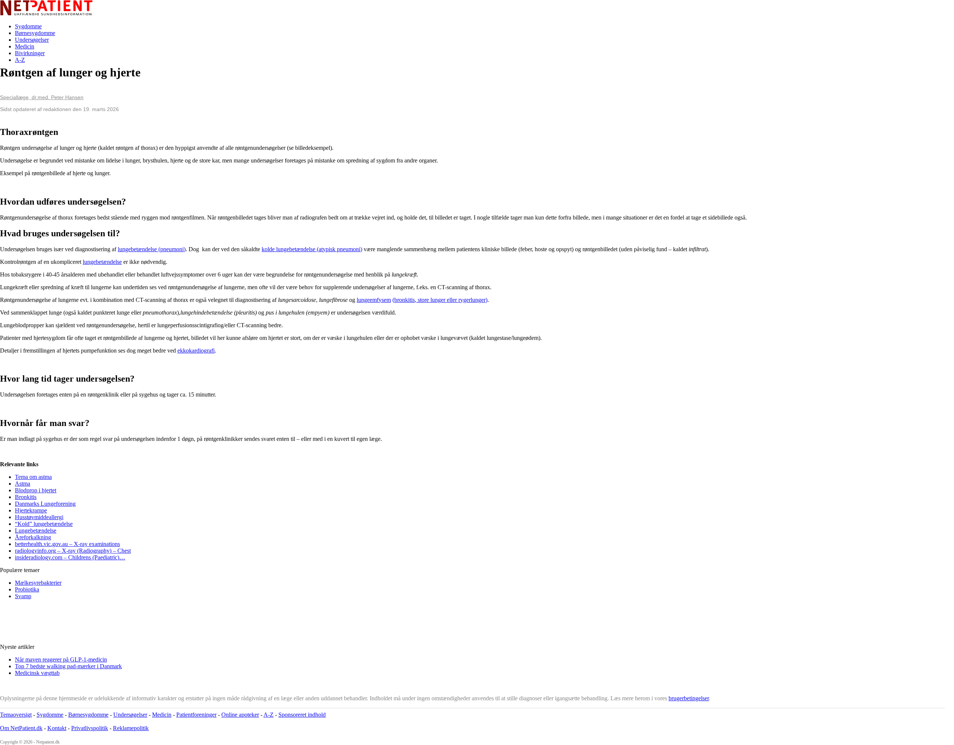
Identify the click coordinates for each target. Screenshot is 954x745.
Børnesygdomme (35, 33)
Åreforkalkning (33, 537)
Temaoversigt (16, 714)
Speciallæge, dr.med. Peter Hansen (41, 97)
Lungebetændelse (35, 530)
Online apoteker (240, 714)
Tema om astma (33, 477)
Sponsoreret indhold (302, 714)
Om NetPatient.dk (21, 728)
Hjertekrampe (31, 510)
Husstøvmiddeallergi (39, 517)
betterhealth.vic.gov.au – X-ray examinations (67, 544)
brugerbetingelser (689, 698)
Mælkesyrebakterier (38, 583)
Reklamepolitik (131, 728)
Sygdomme (28, 26)
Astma (22, 483)
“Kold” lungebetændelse (44, 524)
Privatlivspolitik (89, 728)
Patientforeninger (196, 714)
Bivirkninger (30, 53)
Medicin (24, 46)
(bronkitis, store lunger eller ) (439, 300)
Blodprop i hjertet (35, 490)
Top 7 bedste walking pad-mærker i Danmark (68, 666)
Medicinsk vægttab (37, 673)
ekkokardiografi (196, 350)
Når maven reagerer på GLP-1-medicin (61, 659)
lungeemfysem (374, 300)
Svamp (23, 596)
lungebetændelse (102, 262)
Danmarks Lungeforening (45, 504)
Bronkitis (26, 497)
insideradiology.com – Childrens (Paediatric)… (70, 557)
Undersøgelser (32, 40)
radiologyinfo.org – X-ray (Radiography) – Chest (73, 550)
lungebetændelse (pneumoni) (152, 249)
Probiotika (27, 589)
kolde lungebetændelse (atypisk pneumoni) (312, 249)
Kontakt (56, 728)
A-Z (20, 60)
